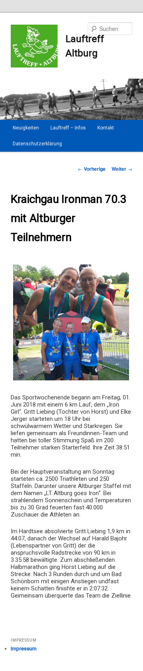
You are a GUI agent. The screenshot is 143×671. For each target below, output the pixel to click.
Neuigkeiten (26, 128)
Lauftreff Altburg (85, 46)
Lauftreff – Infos (68, 128)
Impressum (24, 649)
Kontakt (105, 128)
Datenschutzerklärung (37, 144)
